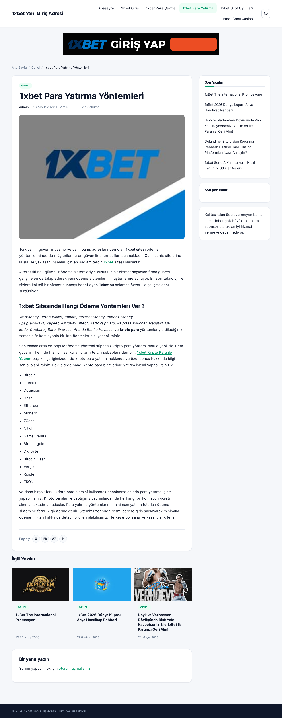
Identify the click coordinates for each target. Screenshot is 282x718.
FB (45, 538)
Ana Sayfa (19, 67)
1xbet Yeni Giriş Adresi (37, 13)
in (63, 538)
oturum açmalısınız (74, 668)
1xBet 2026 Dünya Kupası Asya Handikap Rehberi (99, 617)
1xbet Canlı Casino (238, 19)
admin (24, 107)
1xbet (219, 220)
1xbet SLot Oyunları (237, 8)
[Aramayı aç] (265, 13)
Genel (35, 67)
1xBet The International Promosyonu (35, 617)
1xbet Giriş (130, 8)
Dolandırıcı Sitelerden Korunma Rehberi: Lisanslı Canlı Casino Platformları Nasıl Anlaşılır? (229, 147)
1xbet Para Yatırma (198, 8)
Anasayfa (106, 8)
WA (54, 538)
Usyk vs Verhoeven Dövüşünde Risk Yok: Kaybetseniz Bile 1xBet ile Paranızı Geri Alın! (160, 622)
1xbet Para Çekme (160, 8)
